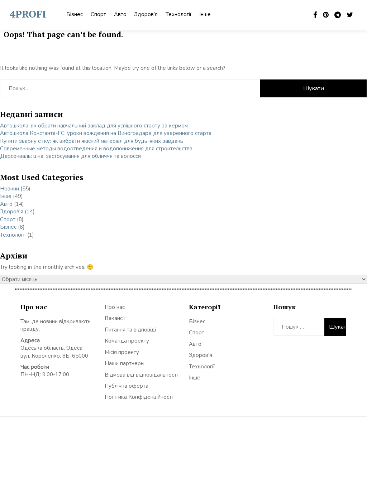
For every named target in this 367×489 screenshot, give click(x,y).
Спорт (98, 14)
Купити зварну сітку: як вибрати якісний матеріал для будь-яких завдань (91, 141)
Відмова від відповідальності (141, 374)
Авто (120, 14)
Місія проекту (122, 352)
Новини (9, 188)
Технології (178, 14)
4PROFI (28, 13)
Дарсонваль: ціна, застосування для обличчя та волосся (70, 156)
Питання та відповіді (130, 329)
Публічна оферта (126, 385)
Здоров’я (146, 14)
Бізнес (74, 14)
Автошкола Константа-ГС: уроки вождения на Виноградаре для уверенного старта (105, 133)
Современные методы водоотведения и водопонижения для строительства (96, 148)
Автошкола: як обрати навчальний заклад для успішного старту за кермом (94, 125)
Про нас (115, 307)
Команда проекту (127, 340)
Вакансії (115, 318)
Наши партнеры (124, 363)
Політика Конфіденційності (139, 397)
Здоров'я (11, 211)
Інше (205, 14)
